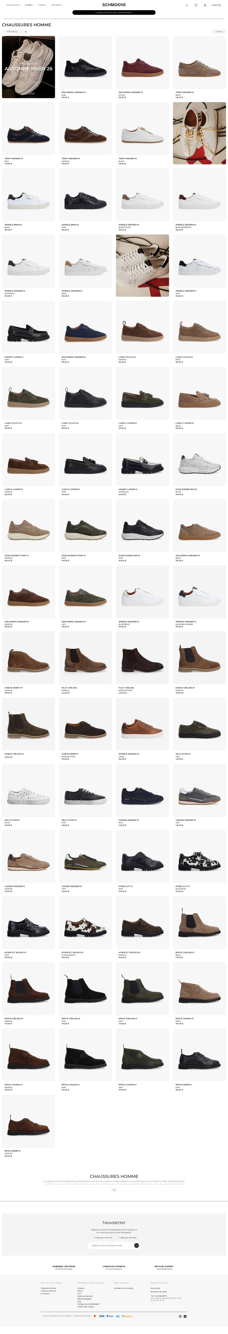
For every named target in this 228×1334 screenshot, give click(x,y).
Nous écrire (155, 1288)
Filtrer (219, 32)
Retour (80, 1291)
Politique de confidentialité (88, 1304)
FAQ (79, 1301)
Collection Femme (128, 1238)
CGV (79, 1294)
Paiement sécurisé (85, 1296)
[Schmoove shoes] (114, 4)
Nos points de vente (159, 1292)
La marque (45, 1294)
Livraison (80, 1288)
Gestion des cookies (85, 1307)
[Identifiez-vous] (205, 5)
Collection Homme (103, 1238)
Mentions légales (84, 1299)
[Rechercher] (196, 5)
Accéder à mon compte (123, 1288)
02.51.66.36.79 (161, 1296)
